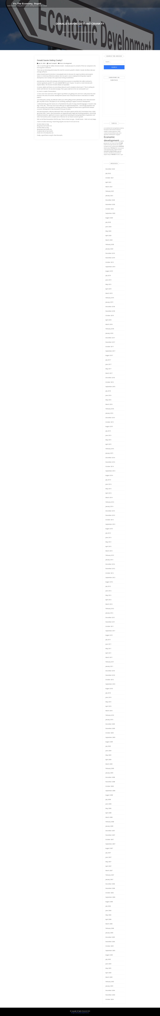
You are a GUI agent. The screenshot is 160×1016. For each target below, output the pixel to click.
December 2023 (110, 169)
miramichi (121, 146)
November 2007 (110, 835)
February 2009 (110, 768)
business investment (116, 129)
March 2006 (109, 924)
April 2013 (108, 546)
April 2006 (108, 919)
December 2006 (110, 884)
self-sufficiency (112, 152)
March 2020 (109, 240)
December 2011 (110, 617)
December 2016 (110, 377)
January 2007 (109, 879)
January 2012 (109, 613)
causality (106, 131)
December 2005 (110, 937)
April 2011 (108, 653)
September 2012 (110, 577)
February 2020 (110, 244)
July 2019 (108, 275)
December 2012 (110, 564)
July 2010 (108, 693)
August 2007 (109, 848)
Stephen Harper (107, 154)
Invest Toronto (107, 144)
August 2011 (109, 635)
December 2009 (110, 724)
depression (106, 134)
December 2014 (110, 457)
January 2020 (109, 249)
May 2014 (108, 488)
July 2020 (108, 222)
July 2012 (108, 586)
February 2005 (110, 981)
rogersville (119, 151)
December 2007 (110, 830)
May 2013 (108, 542)
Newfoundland (107, 148)
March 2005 (109, 977)
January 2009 (109, 773)
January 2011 (109, 666)
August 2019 (109, 271)
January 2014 (109, 506)
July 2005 (108, 959)
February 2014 (110, 502)
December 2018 (110, 306)
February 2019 (110, 297)
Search (114, 67)
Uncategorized (68, 63)
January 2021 (109, 195)
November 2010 (110, 675)
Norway (113, 148)
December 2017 (110, 337)
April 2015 (108, 444)
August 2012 (109, 582)
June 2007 (108, 857)
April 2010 (108, 706)
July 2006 (108, 906)
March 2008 (109, 817)
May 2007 (108, 861)
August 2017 (109, 355)
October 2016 (110, 382)
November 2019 (110, 257)
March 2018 (109, 324)
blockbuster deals (108, 129)
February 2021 (110, 191)
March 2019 (109, 293)
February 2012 (110, 608)
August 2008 (109, 795)
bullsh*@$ (62, 83)
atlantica (122, 128)
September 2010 (110, 684)
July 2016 (108, 391)
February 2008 (110, 821)
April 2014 (108, 493)
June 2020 (108, 226)
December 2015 (110, 417)
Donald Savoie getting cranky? (49, 60)
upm (122, 154)
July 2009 (108, 746)
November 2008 (110, 781)
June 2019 (108, 280)
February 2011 (110, 662)
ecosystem (121, 141)
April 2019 (108, 289)
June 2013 (108, 537)
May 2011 (108, 648)
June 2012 (108, 591)
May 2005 (108, 968)
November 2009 (110, 728)
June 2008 (108, 804)
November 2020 (110, 204)
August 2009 (109, 742)
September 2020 (110, 213)
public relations (114, 149)
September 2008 (110, 790)
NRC (116, 148)
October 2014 (110, 466)
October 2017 (110, 346)
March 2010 (109, 710)
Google (121, 143)
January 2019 (109, 302)
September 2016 (110, 386)
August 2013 (109, 528)
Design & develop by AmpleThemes (80, 1012)
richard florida (113, 151)
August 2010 (109, 688)
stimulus (113, 154)
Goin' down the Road (114, 143)
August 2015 (109, 426)
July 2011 (108, 639)
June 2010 (108, 697)
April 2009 (108, 759)
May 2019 (108, 284)
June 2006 (108, 910)
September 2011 (110, 631)
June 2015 (108, 435)
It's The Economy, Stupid (27, 3)
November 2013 (110, 515)
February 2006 (110, 928)
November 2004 (110, 995)
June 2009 (108, 750)
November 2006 (110, 888)
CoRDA (118, 131)
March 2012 (109, 604)
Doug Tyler (118, 134)
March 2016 (109, 404)
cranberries (106, 133)
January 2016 (109, 413)
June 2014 (108, 484)
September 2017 (110, 351)
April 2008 (108, 813)
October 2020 (110, 209)
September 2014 (110, 471)
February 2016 (110, 409)
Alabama (118, 128)
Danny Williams (112, 133)
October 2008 (110, 786)
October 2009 (110, 733)
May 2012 (108, 595)
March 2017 (109, 373)
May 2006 (108, 915)
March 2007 (109, 870)
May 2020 (108, 231)
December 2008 (110, 777)
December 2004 (110, 990)
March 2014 (109, 497)
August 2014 (109, 475)
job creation (119, 144)
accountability (107, 128)
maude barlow (115, 146)
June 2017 (108, 364)
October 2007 (110, 839)
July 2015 (108, 431)
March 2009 (109, 764)
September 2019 (110, 266)
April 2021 (108, 182)
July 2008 (108, 799)
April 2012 (108, 599)
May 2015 (108, 440)
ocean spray (106, 149)
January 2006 (109, 933)
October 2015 (110, 422)
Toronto (118, 154)
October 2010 (110, 679)
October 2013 (110, 519)
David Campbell (52, 63)
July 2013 (108, 533)
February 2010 (110, 715)
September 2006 (110, 897)
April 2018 (108, 320)
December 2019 (110, 253)
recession (106, 151)
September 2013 (110, 524)
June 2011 (108, 644)
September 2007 (110, 844)
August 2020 (109, 218)
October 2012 (110, 573)
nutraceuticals (120, 148)
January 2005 (109, 986)
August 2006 (109, 901)
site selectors (118, 152)
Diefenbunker (112, 134)
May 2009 (108, 755)
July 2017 (108, 360)
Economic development (111, 138)
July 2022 (108, 173)
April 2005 (108, 973)
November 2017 (110, 342)
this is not (89, 70)
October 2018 (110, 315)
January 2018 (109, 333)
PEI (110, 149)
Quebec (120, 149)
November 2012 (110, 568)
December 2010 (110, 671)
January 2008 (109, 826)
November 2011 (110, 622)
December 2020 (110, 200)
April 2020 (108, 235)
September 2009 (110, 737)
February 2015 (110, 448)
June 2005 (108, 964)
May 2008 (108, 808)
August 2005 (109, 955)
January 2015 (109, 453)
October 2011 (110, 626)
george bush (106, 143)
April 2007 (108, 866)
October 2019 (110, 262)
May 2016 (108, 400)
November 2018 (110, 311)
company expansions (112, 131)
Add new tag (113, 128)
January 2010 (109, 719)
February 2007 (110, 875)
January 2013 (109, 559)
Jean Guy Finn (113, 144)
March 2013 (109, 551)
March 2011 (109, 657)
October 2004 (110, 999)
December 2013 (110, 511)
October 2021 (110, 178)
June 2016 (108, 395)
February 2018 (110, 329)
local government (108, 146)
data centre (118, 133)
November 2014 (110, 462)
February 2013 (110, 555)
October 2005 (110, 946)
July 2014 (108, 480)
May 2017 (108, 369)
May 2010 (108, 702)
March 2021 (109, 186)
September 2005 (110, 950)
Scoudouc (106, 152)
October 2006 (110, 893)
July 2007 (108, 853)
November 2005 (110, 941)
